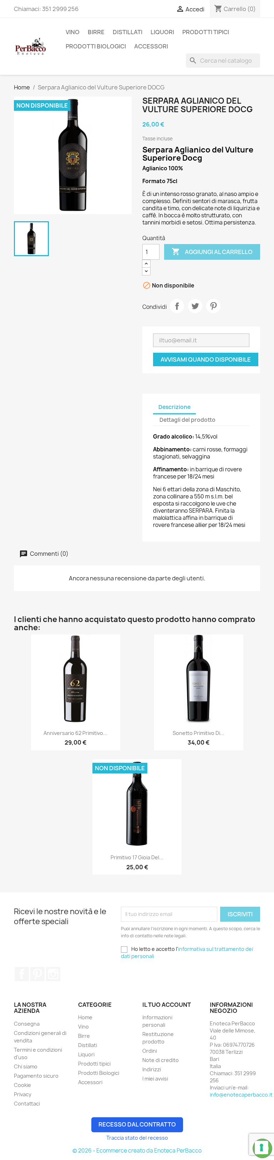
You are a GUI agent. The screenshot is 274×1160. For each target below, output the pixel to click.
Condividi (177, 306)
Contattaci (27, 1103)
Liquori (162, 32)
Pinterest (213, 306)
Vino (73, 32)
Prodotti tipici (205, 32)
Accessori (151, 46)
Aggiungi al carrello (212, 251)
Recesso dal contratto (137, 1124)
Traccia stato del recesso (137, 1137)
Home (85, 1017)
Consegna (27, 1023)
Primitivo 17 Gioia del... (137, 857)
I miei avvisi (155, 1078)
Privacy (22, 1094)
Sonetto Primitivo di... (198, 733)
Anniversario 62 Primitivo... (75, 733)
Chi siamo (25, 1066)
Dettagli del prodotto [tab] (187, 420)
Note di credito (160, 1060)
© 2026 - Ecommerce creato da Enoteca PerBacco (137, 1150)
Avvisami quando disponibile (206, 359)
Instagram (53, 974)
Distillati (127, 32)
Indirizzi (151, 1069)
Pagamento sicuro (36, 1075)
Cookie (22, 1085)
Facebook (22, 974)
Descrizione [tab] (174, 407)
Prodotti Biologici (96, 46)
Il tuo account (166, 1005)
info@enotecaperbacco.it (241, 1094)
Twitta (195, 306)
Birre (96, 32)
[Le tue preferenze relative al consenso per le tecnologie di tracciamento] (261, 1147)
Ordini (149, 1050)
